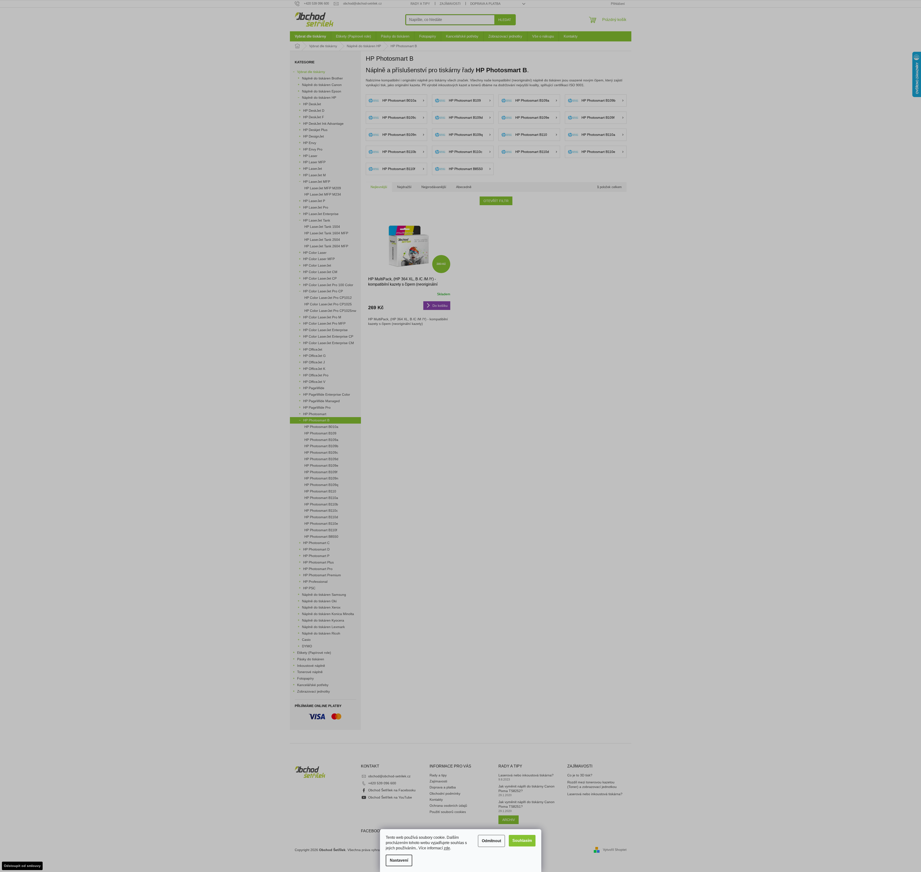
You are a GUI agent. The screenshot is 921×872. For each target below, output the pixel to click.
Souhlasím (522, 841)
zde (447, 848)
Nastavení (399, 860)
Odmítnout (491, 841)
